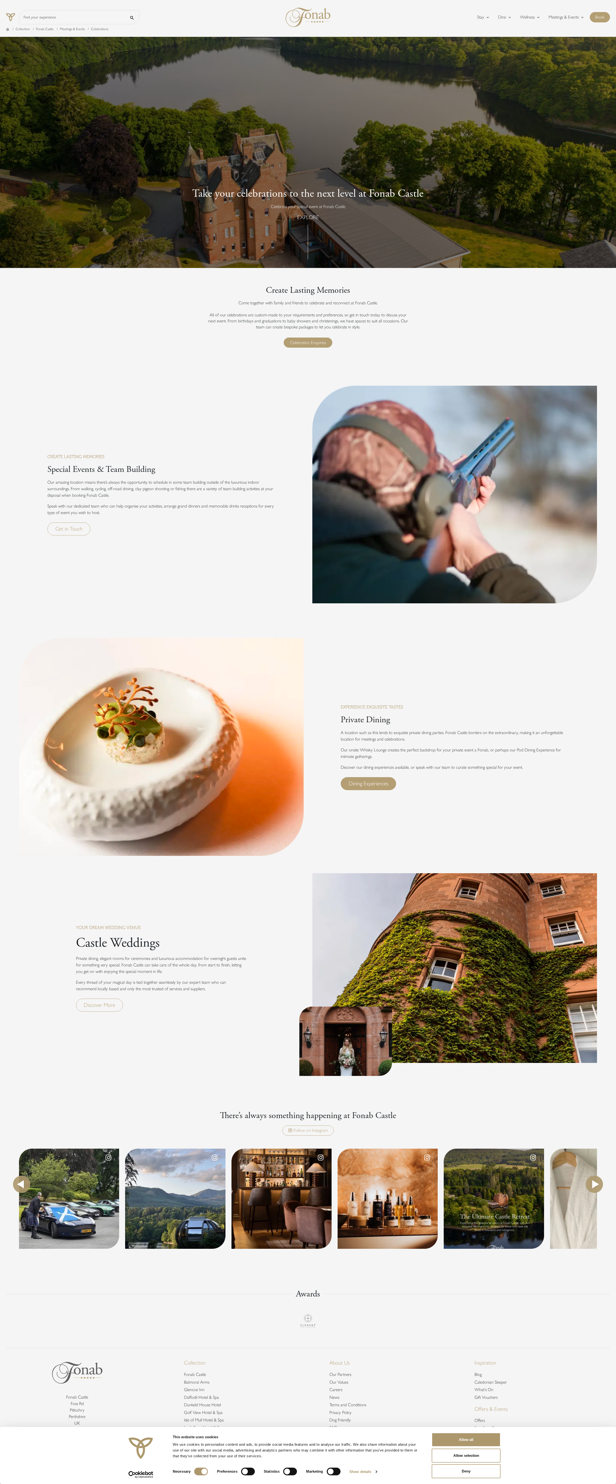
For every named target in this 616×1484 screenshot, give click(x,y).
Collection (23, 29)
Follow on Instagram (310, 1130)
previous (21, 1184)
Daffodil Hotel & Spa (201, 1397)
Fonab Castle (45, 29)
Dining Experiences (368, 783)
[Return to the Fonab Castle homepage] (308, 17)
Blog (478, 1374)
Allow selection (466, 1455)
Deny (466, 1471)
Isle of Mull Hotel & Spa (204, 1420)
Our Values (338, 1382)
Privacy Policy (340, 1412)
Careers (335, 1389)
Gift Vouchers (486, 1397)
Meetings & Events (72, 29)
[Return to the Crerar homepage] (12, 17)
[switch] (248, 1471)
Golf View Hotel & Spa (203, 1412)
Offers (480, 1420)
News (334, 1397)
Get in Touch (69, 529)
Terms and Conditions (347, 1404)
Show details (360, 1472)
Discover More (99, 1005)
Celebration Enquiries (308, 342)
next (594, 1184)
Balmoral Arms (196, 1382)
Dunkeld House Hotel (202, 1404)
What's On (484, 1389)
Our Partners (340, 1374)
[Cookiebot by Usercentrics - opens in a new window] (141, 1474)
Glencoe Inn (194, 1389)
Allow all (466, 1440)
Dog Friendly (340, 1420)
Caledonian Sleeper (491, 1382)
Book (602, 17)
